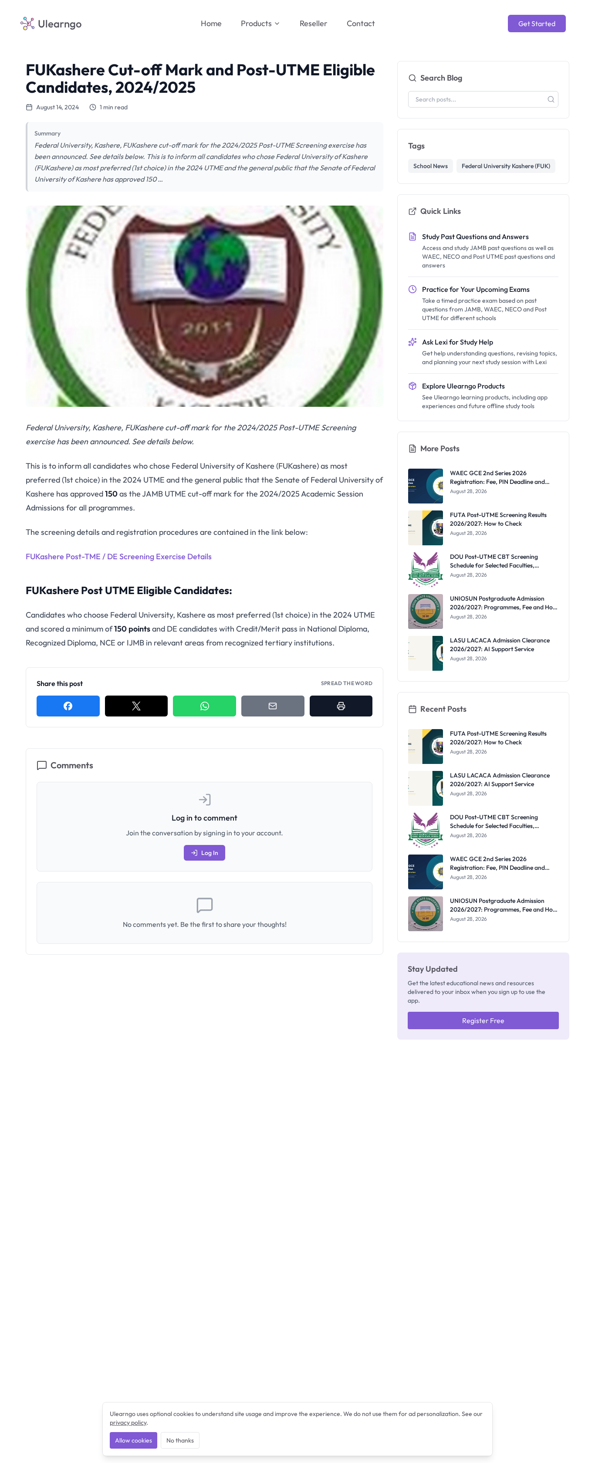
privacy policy (128, 1422)
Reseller (314, 23)
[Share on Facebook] (68, 706)
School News (430, 166)
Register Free (483, 1020)
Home (211, 23)
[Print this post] (341, 706)
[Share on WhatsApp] (204, 706)
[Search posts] (551, 99)
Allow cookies (133, 1440)
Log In (209, 853)
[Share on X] (136, 706)
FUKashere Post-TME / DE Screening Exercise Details (119, 556)
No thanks (180, 1440)
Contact (361, 23)
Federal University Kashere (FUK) (506, 166)
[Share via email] (272, 706)
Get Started (536, 23)
